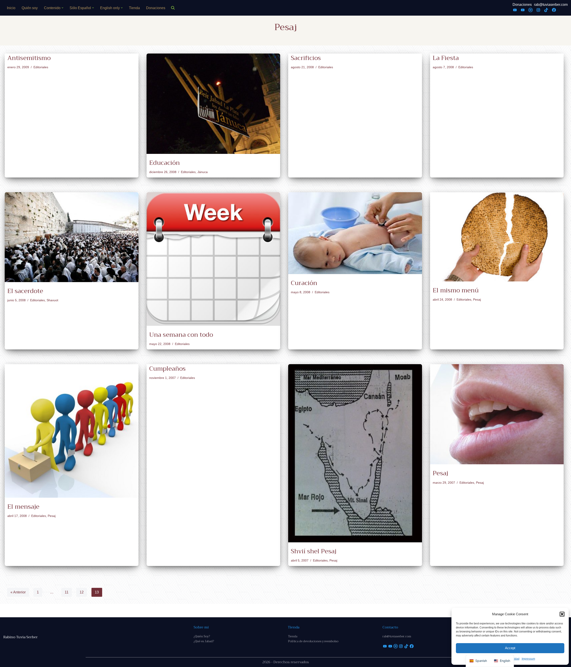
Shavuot (52, 300)
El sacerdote (25, 290)
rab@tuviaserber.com (551, 4)
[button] (562, 614)
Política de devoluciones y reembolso (313, 641)
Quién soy (30, 8)
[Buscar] (173, 8)
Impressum (528, 658)
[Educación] (213, 104)
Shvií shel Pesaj (313, 551)
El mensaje (23, 506)
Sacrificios (306, 57)
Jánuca (202, 172)
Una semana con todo (181, 334)
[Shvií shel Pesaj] (355, 453)
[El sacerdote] (72, 237)
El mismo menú (456, 290)
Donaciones (155, 8)
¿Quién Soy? (202, 636)
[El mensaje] (72, 431)
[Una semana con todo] (213, 259)
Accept (510, 648)
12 (82, 592)
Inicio (11, 8)
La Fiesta (446, 57)
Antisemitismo (29, 57)
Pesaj (477, 299)
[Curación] (355, 233)
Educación (164, 162)
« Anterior (18, 592)
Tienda (134, 8)
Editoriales (40, 67)
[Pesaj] (497, 414)
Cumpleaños (167, 368)
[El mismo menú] (497, 236)
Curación (304, 282)
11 (66, 592)
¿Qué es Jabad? (204, 641)
